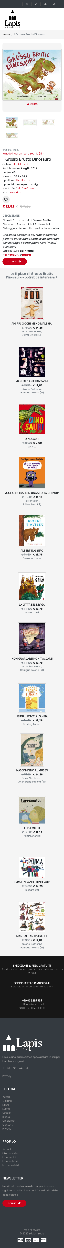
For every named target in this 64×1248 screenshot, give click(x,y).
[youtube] (54, 4)
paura (25, 255)
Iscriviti (12, 1203)
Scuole (6, 1112)
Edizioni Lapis (36, 1233)
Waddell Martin (12, 153)
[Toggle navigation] (57, 19)
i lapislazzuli (20, 164)
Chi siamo (8, 1120)
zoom (34, 104)
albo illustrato (23, 180)
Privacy (6, 1076)
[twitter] (36, 4)
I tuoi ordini (9, 1157)
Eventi (6, 1109)
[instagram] (27, 4)
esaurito (15, 192)
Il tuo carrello (10, 1153)
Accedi (6, 1149)
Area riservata (32, 1230)
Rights (6, 1116)
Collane (7, 1101)
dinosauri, (10, 255)
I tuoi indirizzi (10, 1161)
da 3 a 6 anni (26, 188)
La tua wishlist (10, 1165)
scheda (13, 261)
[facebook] (19, 4)
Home (6, 34)
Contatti (7, 1124)
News (5, 1105)
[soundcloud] (46, 4)
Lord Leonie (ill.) (34, 153)
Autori (6, 1097)
